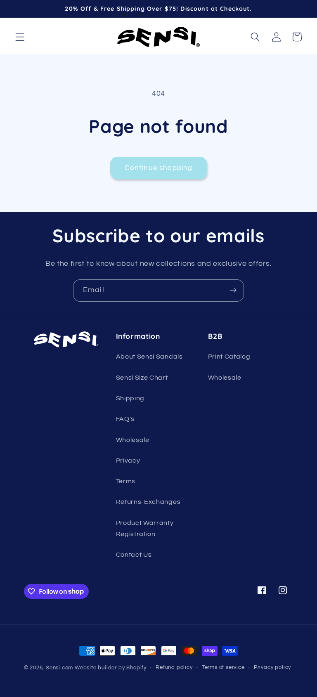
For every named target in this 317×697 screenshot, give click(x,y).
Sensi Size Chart (142, 377)
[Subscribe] (233, 290)
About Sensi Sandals (149, 356)
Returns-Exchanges (148, 502)
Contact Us (134, 554)
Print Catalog (229, 356)
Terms (125, 481)
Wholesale (132, 440)
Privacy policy (272, 667)
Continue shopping (159, 168)
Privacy (128, 460)
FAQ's (125, 419)
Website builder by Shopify (111, 668)
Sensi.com (59, 668)
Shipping (130, 398)
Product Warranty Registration (145, 528)
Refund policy (174, 667)
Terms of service (223, 667)
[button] (20, 36)
